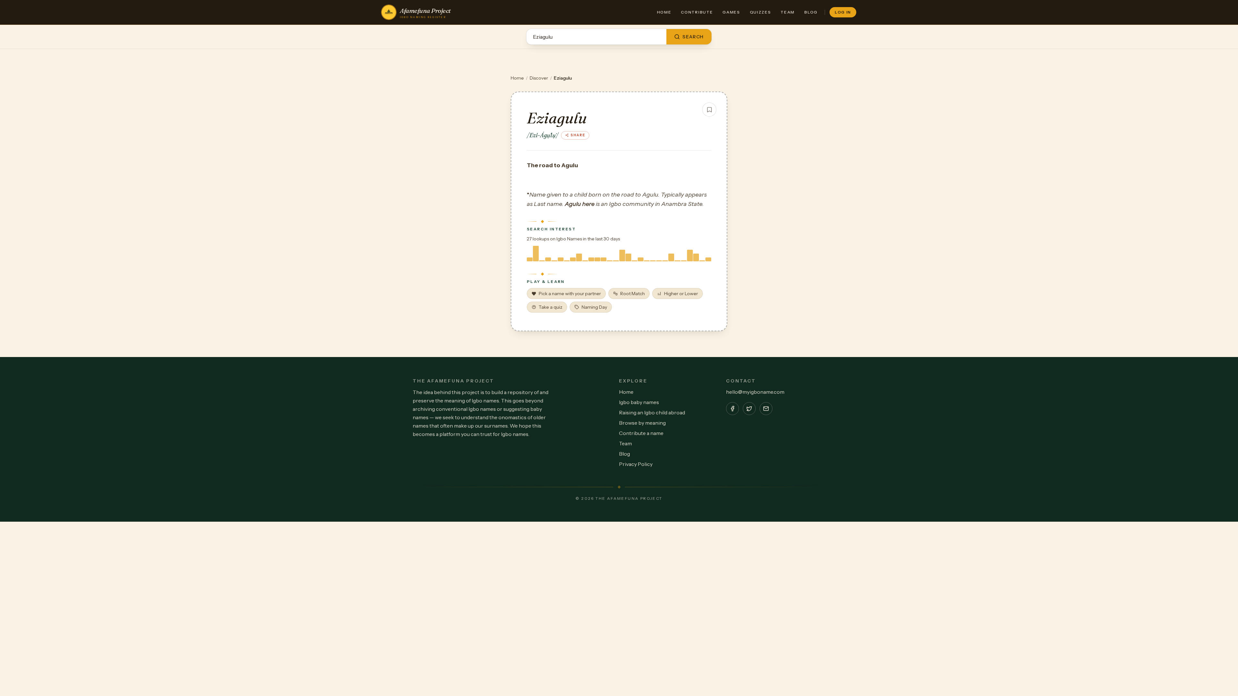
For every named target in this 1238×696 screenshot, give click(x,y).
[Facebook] (732, 408)
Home (664, 12)
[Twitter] (749, 408)
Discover (539, 78)
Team (788, 12)
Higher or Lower (681, 293)
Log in (843, 12)
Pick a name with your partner (570, 293)
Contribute (697, 12)
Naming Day (594, 307)
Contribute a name (641, 433)
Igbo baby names (639, 402)
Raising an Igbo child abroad (652, 412)
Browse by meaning (642, 423)
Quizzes (760, 12)
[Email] (766, 408)
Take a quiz (550, 307)
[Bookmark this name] (709, 109)
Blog (811, 12)
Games (731, 12)
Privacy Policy (636, 464)
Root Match (632, 293)
